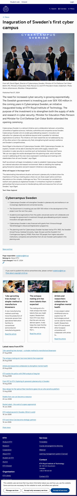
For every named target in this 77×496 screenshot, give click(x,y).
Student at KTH (8, 458)
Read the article (10, 334)
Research (6, 446)
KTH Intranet (7, 466)
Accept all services (60, 490)
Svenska (63, 9)
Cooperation (7, 450)
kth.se (6, 2)
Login (72, 2)
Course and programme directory (51, 446)
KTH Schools (7, 480)
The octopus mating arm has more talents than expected (23, 358)
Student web (15, 2)
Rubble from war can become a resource (17, 397)
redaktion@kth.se (22, 256)
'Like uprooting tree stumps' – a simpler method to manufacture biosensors (29, 350)
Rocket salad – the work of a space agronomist (19, 404)
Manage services (12, 490)
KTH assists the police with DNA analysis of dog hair (21, 374)
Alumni (5, 462)
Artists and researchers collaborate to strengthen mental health (25, 366)
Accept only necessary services (35, 490)
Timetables (43, 442)
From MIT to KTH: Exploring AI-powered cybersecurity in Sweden (26, 381)
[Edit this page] (3, 263)
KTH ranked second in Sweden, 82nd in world (19, 412)
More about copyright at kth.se (16, 273)
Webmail (42, 450)
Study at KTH (7, 442)
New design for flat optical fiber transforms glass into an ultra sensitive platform (31, 389)
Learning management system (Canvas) (53, 454)
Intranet (24, 2)
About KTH (7, 454)
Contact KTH (44, 476)
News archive (7, 249)
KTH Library (7, 476)
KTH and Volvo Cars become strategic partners (19, 420)
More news (7, 427)
